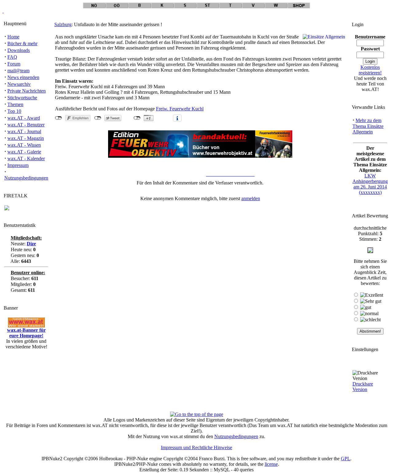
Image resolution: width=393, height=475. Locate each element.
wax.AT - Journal (24, 131)
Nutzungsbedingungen (26, 177)
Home (13, 36)
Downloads (18, 50)
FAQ (12, 57)
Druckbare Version (362, 386)
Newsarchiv (19, 84)
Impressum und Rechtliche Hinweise (196, 447)
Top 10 (14, 111)
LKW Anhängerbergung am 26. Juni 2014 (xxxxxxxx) (370, 184)
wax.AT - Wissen (24, 145)
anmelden (250, 198)
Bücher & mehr (22, 43)
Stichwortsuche (22, 97)
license (271, 464)
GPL (345, 458)
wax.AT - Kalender (26, 158)
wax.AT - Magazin (25, 138)
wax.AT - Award (23, 118)
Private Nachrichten (26, 90)
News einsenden (23, 77)
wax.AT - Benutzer (26, 124)
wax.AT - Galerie (24, 151)
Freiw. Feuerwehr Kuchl (180, 108)
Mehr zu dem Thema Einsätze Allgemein (367, 126)
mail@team (18, 70)
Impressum (18, 165)
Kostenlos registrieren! (370, 70)
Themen (15, 104)
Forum (13, 63)
